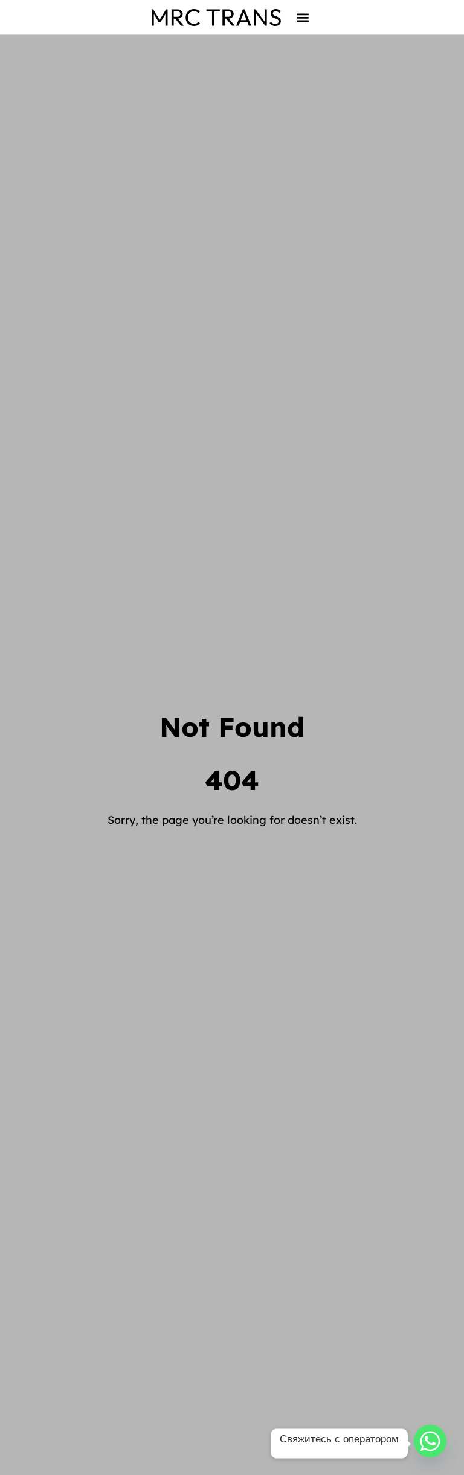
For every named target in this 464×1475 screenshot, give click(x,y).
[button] (303, 17)
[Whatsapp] (430, 1443)
